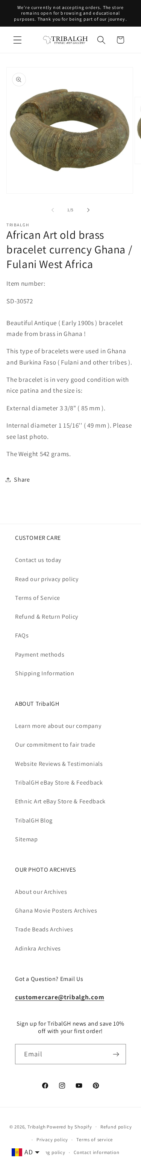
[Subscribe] (116, 1054)
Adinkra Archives (38, 948)
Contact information (96, 1152)
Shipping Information (44, 673)
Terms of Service (37, 598)
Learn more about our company (58, 726)
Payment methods (39, 654)
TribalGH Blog (34, 820)
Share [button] (22, 480)
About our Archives (41, 892)
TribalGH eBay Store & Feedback (59, 782)
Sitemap (26, 839)
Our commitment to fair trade (55, 745)
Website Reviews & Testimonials (59, 764)
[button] (17, 40)
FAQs (22, 635)
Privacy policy (52, 1139)
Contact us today (38, 560)
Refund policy (116, 1127)
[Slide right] (88, 210)
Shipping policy (47, 1152)
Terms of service (94, 1139)
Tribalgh (36, 1126)
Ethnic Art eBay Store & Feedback (60, 801)
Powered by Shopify (69, 1126)
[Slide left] (52, 210)
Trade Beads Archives (44, 929)
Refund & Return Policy (46, 617)
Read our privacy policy (47, 579)
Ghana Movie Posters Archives (56, 910)
